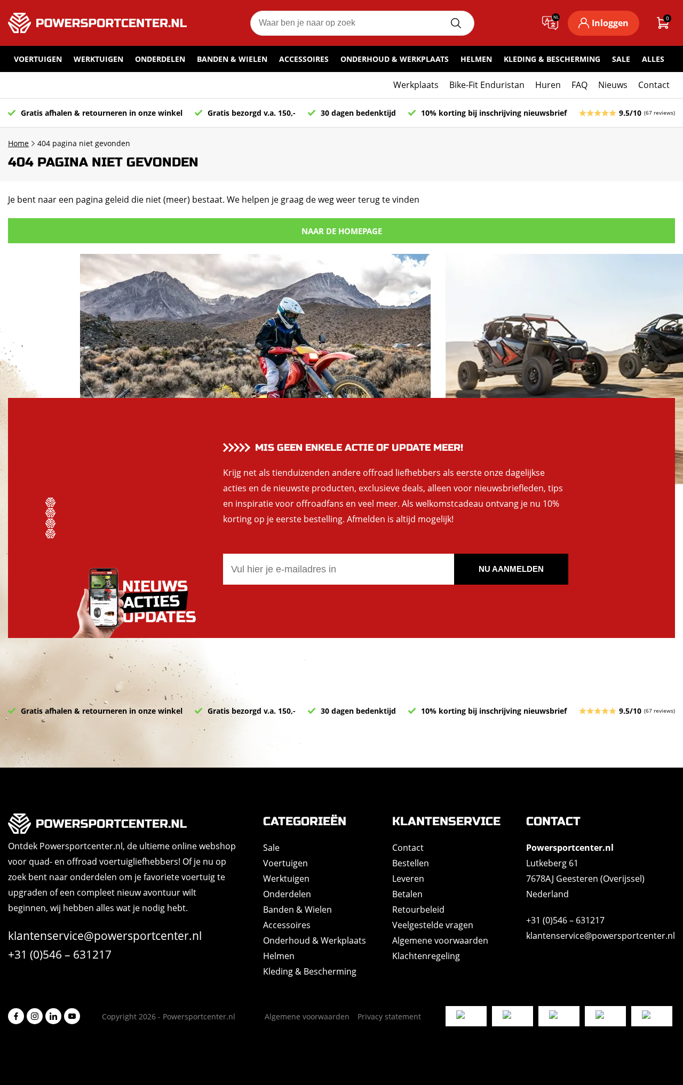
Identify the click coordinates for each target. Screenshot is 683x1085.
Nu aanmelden (511, 568)
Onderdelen (160, 59)
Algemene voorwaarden (440, 940)
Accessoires (304, 59)
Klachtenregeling (426, 956)
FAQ (579, 85)
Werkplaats (416, 85)
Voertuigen (38, 59)
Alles (653, 59)
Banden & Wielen (232, 59)
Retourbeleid (418, 909)
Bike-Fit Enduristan (487, 85)
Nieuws (613, 85)
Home (18, 143)
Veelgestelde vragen (432, 925)
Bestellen (410, 863)
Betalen (407, 894)
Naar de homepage (341, 231)
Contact (654, 85)
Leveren (408, 878)
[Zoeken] (455, 23)
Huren (548, 85)
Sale (621, 59)
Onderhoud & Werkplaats (394, 59)
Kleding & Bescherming (552, 59)
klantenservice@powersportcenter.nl (105, 935)
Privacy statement (389, 1016)
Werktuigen (98, 59)
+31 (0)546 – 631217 (60, 954)
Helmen (476, 59)
